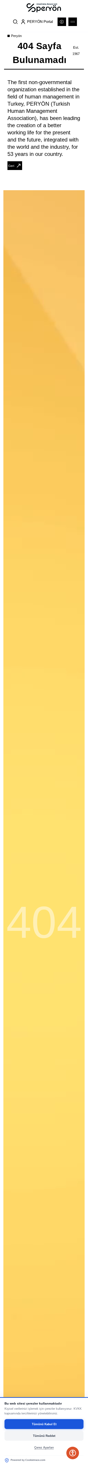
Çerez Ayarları (44, 1447)
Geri (11, 166)
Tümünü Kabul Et (44, 1424)
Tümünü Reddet (44, 1436)
